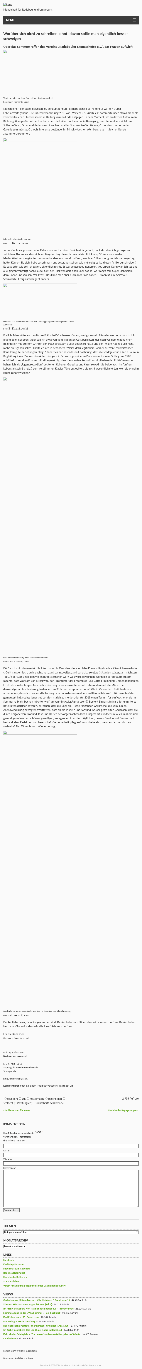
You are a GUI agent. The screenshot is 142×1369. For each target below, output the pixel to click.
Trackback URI (66, 1086)
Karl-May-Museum (13, 1264)
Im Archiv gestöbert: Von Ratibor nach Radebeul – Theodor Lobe (38, 1308)
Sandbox (32, 1351)
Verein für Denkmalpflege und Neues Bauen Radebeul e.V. (34, 1285)
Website (7, 1159)
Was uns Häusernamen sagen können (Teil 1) (27, 1304)
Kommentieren (11, 1086)
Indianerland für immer (17, 1110)
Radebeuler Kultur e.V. (15, 1277)
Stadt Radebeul (11, 1281)
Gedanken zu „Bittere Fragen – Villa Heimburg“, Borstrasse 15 (36, 1300)
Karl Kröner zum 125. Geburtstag (21, 1317)
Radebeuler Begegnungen (123, 1110)
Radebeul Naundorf (14, 1273)
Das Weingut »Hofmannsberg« (20, 1321)
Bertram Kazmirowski (14, 1056)
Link (5, 1078)
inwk (30, 1358)
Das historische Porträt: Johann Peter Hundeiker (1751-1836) (36, 1326)
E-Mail (6, 1150)
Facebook (8, 1260)
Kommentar (9, 1168)
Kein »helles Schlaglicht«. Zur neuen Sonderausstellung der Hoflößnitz (41, 1334)
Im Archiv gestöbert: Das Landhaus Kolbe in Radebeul (32, 1330)
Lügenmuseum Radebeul (16, 1268)
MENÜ (10, 20)
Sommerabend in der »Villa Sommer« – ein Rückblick (31, 1313)
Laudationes (10, 1338)
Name (38, 1132)
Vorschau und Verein (27, 1067)
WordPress (19, 1351)
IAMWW (19, 1358)
